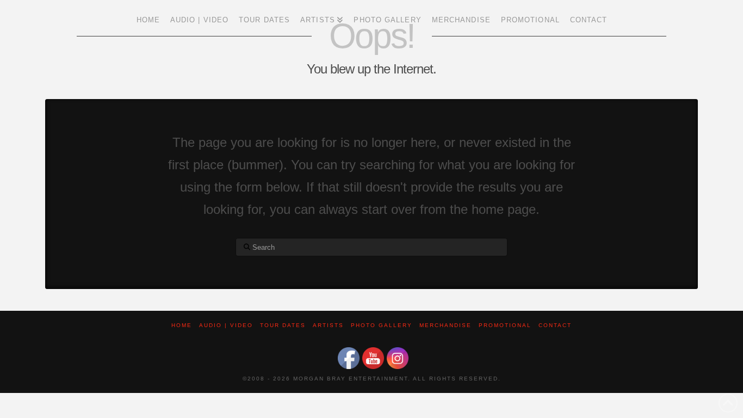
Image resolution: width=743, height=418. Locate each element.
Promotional (505, 325)
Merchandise (445, 325)
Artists (328, 325)
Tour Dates (283, 325)
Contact (555, 325)
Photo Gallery (381, 325)
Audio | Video (226, 325)
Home (181, 325)
